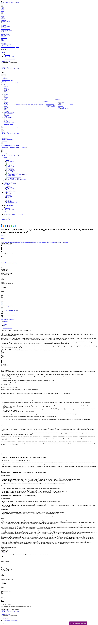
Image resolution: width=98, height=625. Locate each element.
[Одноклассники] (3, 226)
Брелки (21, 242)
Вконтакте (6, 65)
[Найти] (2, 6)
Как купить (9, 187)
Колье (9, 242)
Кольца (18, 242)
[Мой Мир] (5, 226)
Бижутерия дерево (63, 242)
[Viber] (9, 226)
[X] (7, 226)
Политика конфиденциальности (10, 620)
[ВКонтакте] (1, 226)
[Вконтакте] (4, 72)
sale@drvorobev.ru (6, 61)
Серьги (6, 242)
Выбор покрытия (7, 328)
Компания (8, 195)
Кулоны (2, 242)
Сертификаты (49, 242)
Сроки (5, 324)
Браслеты (25, 242)
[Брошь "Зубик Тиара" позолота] (9, 262)
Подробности (4, 271)
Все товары (56, 242)
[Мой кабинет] (1, 136)
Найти (2, 623)
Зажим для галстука (38, 242)
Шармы (44, 242)
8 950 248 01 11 (4, 45)
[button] (78, 623)
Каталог (8, 160)
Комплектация (7, 326)
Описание (5, 321)
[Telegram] (15, 226)
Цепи (15, 242)
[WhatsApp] (11, 226)
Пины (12, 242)
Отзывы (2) (6, 323)
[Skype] (13, 226)
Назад (9, 159)
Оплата (5, 325)
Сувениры (30, 242)
